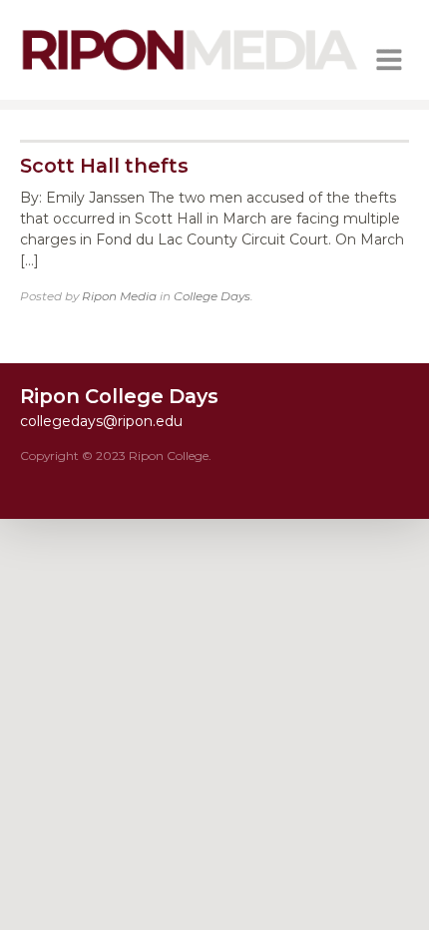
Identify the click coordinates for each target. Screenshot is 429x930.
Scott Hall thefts (104, 166)
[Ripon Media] (189, 73)
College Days (212, 295)
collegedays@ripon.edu (101, 421)
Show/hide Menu (389, 60)
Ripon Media (119, 295)
